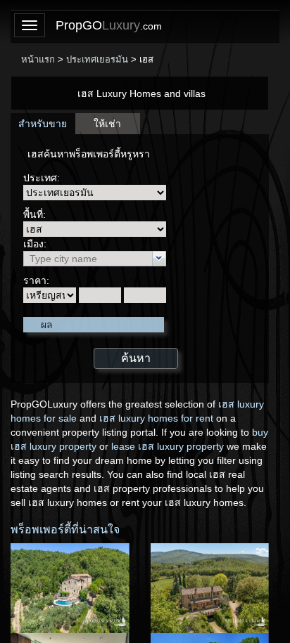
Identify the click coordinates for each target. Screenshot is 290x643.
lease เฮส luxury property (167, 446)
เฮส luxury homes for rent (156, 418)
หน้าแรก (38, 59)
